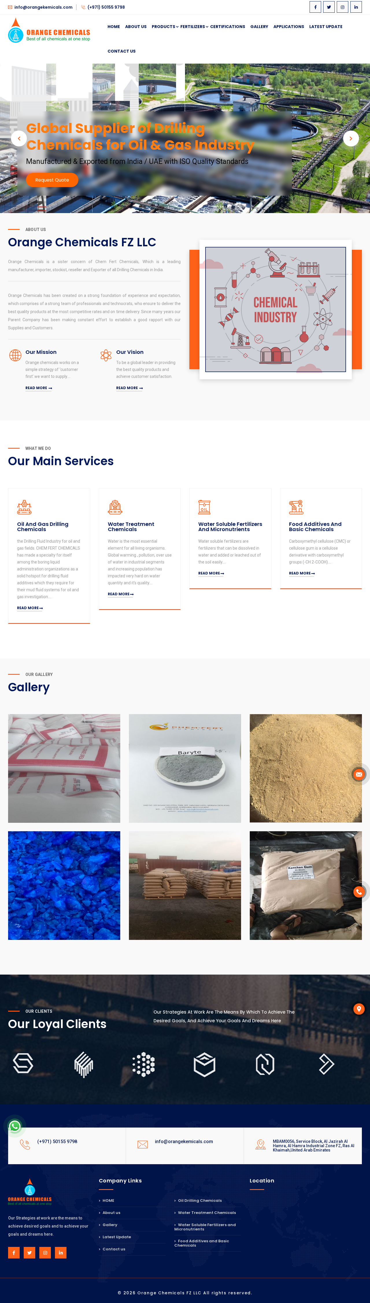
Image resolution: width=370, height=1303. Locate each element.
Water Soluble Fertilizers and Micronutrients (205, 1227)
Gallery (259, 26)
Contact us (113, 1249)
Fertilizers (192, 26)
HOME (108, 1201)
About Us (136, 26)
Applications (288, 26)
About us (111, 1212)
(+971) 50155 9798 (106, 7)
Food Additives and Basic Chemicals (201, 1243)
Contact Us (122, 51)
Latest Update (326, 26)
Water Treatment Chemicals (206, 1212)
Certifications (227, 26)
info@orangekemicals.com (43, 7)
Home (114, 26)
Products (163, 26)
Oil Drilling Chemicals (199, 1201)
